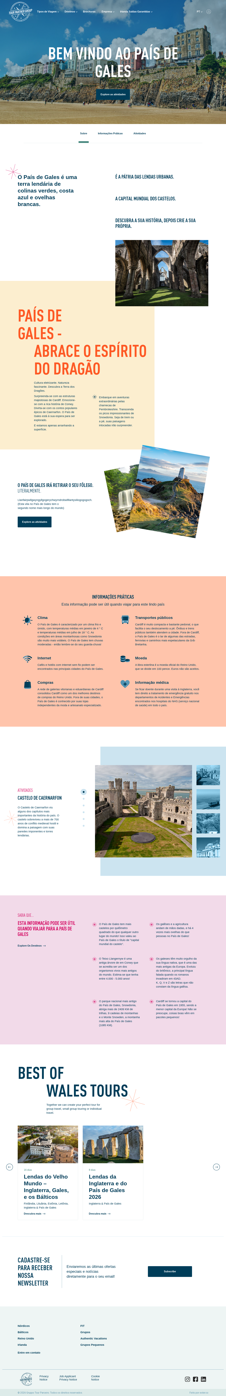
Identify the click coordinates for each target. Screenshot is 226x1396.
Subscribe (170, 1271)
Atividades (139, 133)
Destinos (70, 11)
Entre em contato (29, 1352)
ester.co (204, 1392)
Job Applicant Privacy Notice (68, 1378)
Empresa (107, 11)
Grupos (85, 1332)
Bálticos (23, 1332)
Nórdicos (24, 1325)
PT (198, 11)
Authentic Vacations (93, 1338)
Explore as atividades (113, 94)
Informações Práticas (110, 133)
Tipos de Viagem (47, 11)
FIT (82, 1325)
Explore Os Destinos (30, 945)
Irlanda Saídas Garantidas (135, 11)
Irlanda (22, 1344)
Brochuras (89, 11)
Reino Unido (26, 1338)
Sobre (83, 133)
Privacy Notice (44, 1378)
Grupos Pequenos (92, 1344)
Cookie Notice (95, 1378)
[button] (84, 792)
